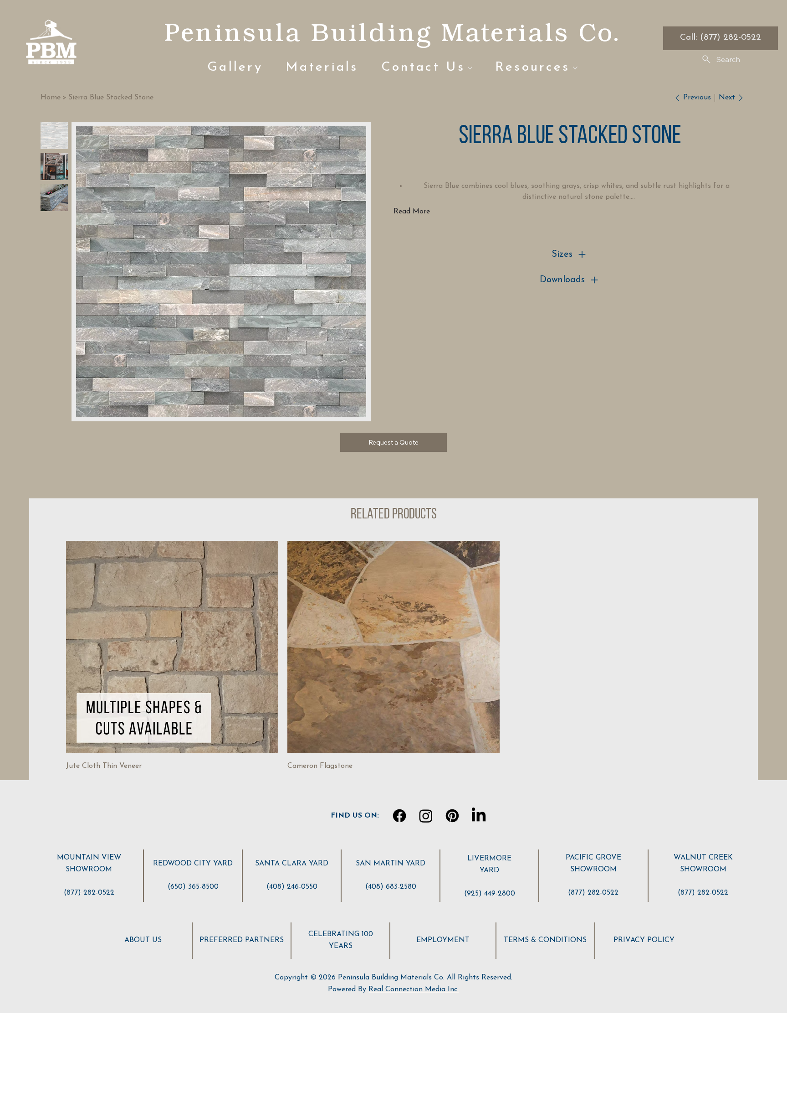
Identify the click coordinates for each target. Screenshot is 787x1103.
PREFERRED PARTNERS (241, 940)
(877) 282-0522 (89, 892)
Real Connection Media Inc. (413, 989)
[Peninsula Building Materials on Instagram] (425, 815)
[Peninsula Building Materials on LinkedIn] (478, 815)
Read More (412, 211)
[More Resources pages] (575, 68)
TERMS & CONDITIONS (545, 940)
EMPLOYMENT (443, 940)
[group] (393, 656)
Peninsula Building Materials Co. (392, 32)
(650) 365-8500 (193, 887)
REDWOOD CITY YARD (193, 863)
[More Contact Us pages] (470, 68)
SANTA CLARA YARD (291, 863)
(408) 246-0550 (291, 887)
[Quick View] (172, 647)
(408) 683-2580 (390, 887)
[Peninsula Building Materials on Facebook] (399, 815)
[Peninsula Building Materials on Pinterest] (452, 815)
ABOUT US (143, 940)
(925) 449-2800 (489, 893)
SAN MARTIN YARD (390, 863)
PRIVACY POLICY (644, 940)
